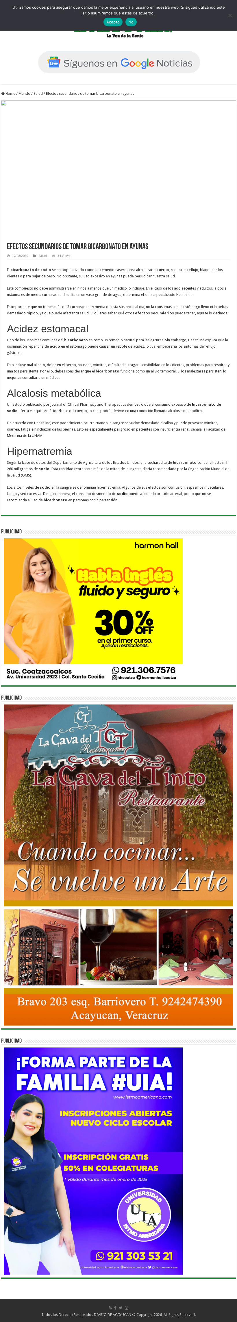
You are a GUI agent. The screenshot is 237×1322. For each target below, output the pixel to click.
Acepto (113, 22)
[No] (230, 15)
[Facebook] (115, 1307)
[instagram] (126, 1307)
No (131, 22)
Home (10, 93)
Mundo (24, 93)
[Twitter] (120, 1307)
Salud (38, 93)
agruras (156, 340)
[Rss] (110, 1307)
